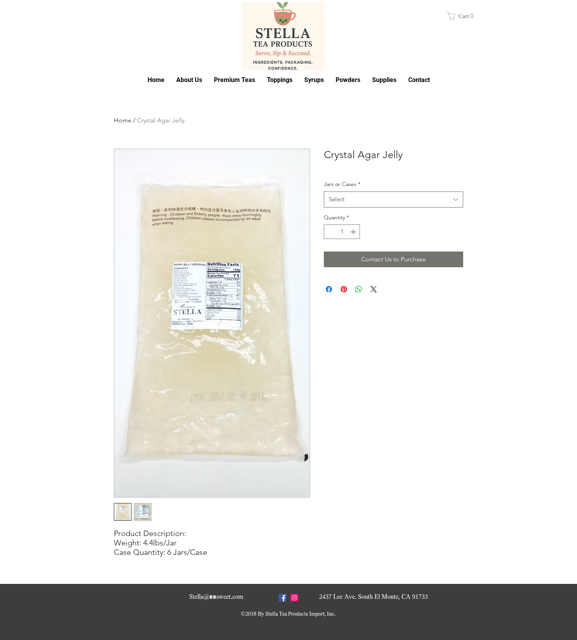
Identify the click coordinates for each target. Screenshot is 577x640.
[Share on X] (373, 289)
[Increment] (354, 232)
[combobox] (393, 199)
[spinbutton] (342, 232)
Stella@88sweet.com (216, 597)
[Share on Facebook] (329, 289)
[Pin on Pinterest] (344, 289)
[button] (462, 16)
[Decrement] (330, 232)
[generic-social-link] (294, 598)
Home (122, 120)
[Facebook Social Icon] (283, 598)
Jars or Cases (342, 184)
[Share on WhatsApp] (358, 289)
